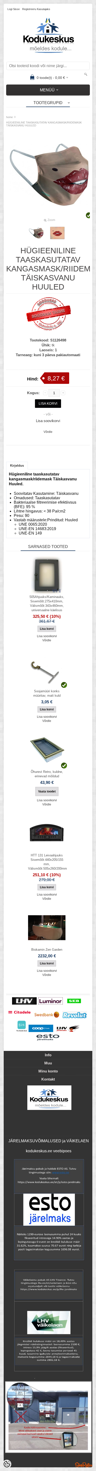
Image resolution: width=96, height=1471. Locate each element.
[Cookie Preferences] (6, 1464)
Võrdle (48, 432)
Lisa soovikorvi (48, 421)
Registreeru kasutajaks (36, 9)
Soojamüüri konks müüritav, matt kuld (47, 693)
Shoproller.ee (83, 1464)
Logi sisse (13, 9)
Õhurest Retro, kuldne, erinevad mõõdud (47, 774)
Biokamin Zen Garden (46, 949)
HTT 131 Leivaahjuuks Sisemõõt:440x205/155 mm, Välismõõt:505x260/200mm (47, 861)
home (9, 117)
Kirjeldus (17, 465)
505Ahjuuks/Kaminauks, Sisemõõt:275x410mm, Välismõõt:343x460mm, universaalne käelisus (47, 603)
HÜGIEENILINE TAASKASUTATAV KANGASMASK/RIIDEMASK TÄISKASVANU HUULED (44, 124)
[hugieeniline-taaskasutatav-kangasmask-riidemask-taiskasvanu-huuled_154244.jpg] (36, 233)
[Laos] (46, 669)
